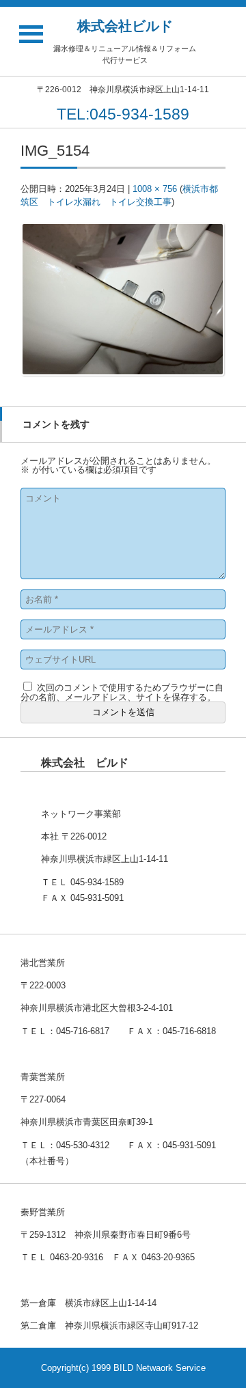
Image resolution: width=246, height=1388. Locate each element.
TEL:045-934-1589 (123, 114)
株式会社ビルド (125, 25)
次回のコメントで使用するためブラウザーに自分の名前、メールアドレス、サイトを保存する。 (121, 692)
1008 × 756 (155, 189)
